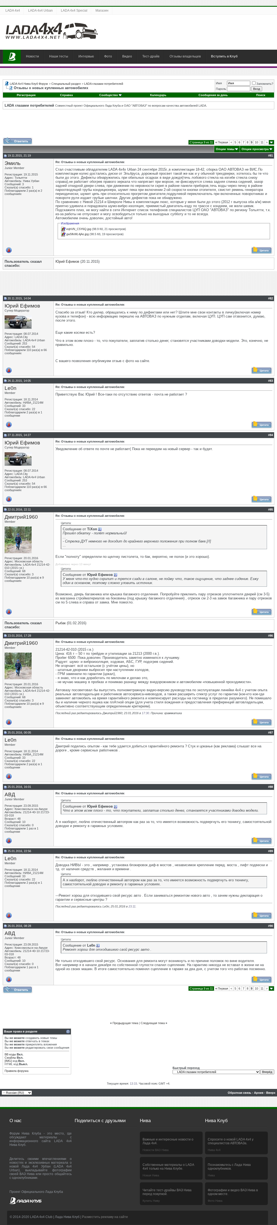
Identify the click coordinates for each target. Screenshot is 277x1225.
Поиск (260, 95)
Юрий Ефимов (67, 261)
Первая (221, 142)
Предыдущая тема (125, 1023)
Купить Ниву (151, 1200)
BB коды (10, 1054)
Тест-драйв (150, 56)
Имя (219, 83)
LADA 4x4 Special (74, 10)
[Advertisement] (138, 125)
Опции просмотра (255, 149)
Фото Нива (215, 1200)
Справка (66, 95)
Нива (211, 1175)
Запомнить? (264, 83)
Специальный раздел (66, 83)
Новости (32, 56)
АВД (10, 794)
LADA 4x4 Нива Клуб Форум (29, 83)
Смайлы (10, 1057)
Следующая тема (153, 1023)
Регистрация (26, 95)
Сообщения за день (213, 95)
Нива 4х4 (214, 1150)
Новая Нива (151, 1175)
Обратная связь (239, 1092)
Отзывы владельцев (185, 56)
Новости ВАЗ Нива (156, 1150)
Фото (108, 56)
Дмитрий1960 (21, 517)
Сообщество (108, 95)
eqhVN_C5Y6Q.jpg (78, 229)
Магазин (101, 10)
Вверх (270, 1092)
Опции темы (225, 149)
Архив (258, 1092)
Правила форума (16, 1070)
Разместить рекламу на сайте (105, 1217)
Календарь (158, 95)
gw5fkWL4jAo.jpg (77, 234)
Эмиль (13, 163)
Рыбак (60, 623)
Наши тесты (58, 56)
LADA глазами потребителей (103, 83)
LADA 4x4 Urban (40, 10)
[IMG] (8, 1060)
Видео (127, 56)
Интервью (86, 56)
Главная (12, 57)
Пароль (221, 88)
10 (256, 142)
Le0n (11, 388)
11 (261, 142)
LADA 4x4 (12, 10)
